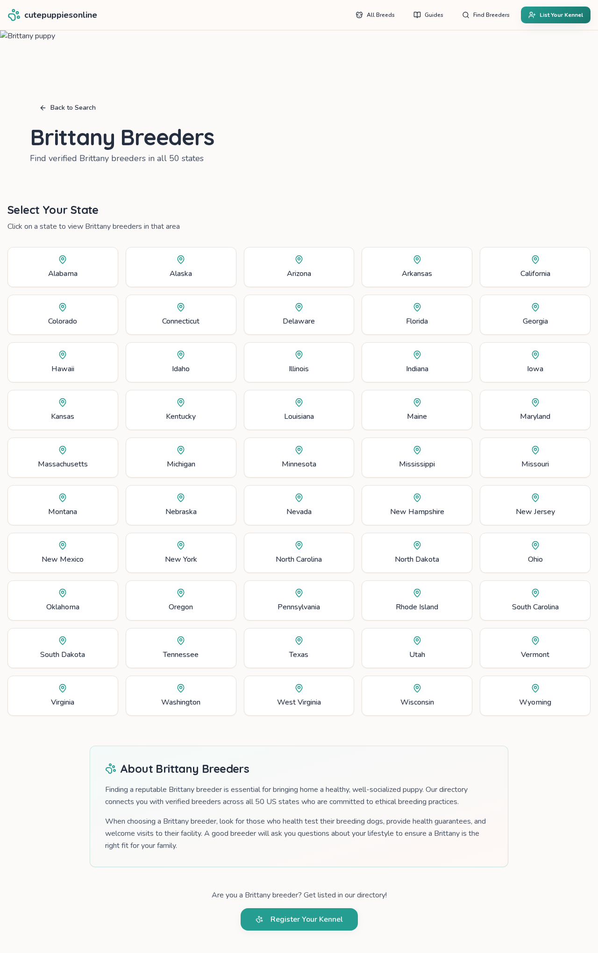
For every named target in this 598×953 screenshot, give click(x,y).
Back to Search (73, 107)
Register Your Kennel (307, 919)
